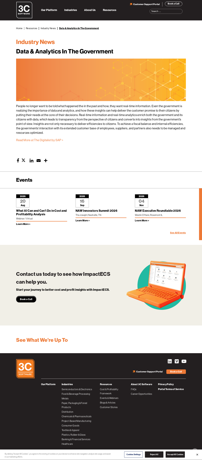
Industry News (48, 28)
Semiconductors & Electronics (77, 389)
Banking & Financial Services (76, 439)
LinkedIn (170, 361)
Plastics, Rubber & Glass (74, 434)
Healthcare (67, 444)
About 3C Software (141, 384)
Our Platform (49, 10)
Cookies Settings (133, 454)
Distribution (67, 411)
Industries (70, 10)
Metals (65, 398)
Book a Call (173, 3)
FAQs (133, 389)
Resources (109, 10)
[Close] (197, 454)
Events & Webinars (109, 398)
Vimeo (176, 361)
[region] (101, 454)
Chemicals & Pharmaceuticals (77, 416)
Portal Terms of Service (171, 389)
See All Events (178, 232)
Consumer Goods (70, 425)
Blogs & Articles (107, 402)
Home (19, 28)
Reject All (154, 454)
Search (181, 9)
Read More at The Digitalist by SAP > (39, 140)
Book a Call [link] (26, 299)
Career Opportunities (141, 394)
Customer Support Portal (146, 4)
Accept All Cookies (175, 454)
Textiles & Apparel (70, 430)
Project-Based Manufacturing (76, 421)
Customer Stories (109, 407)
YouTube (183, 361)
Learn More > (23, 224)
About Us (90, 10)
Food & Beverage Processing (76, 394)
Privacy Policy (166, 384)
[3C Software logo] (24, 17)
